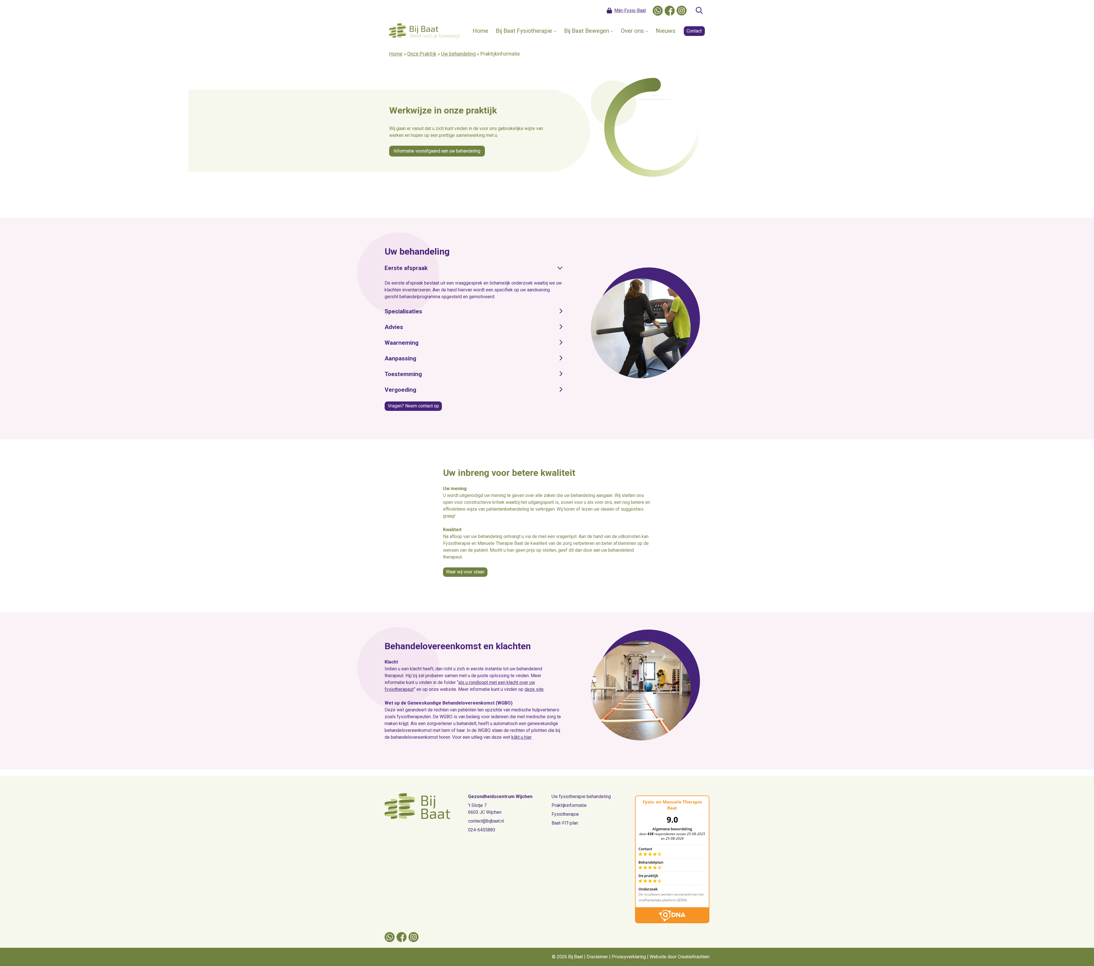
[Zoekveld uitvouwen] (699, 11)
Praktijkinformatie (569, 805)
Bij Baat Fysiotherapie (524, 30)
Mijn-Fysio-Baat (630, 10)
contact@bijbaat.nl (486, 821)
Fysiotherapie (565, 814)
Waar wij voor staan (465, 572)
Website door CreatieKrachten (679, 956)
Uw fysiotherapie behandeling (581, 796)
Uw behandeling (458, 54)
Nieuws (665, 30)
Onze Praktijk (421, 54)
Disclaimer (597, 956)
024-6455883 (481, 830)
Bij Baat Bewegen (586, 30)
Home (480, 30)
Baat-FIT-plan (565, 823)
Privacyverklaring (629, 956)
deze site (534, 689)
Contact (694, 31)
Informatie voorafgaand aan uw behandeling (437, 151)
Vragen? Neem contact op (413, 406)
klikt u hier (521, 737)
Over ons (632, 30)
